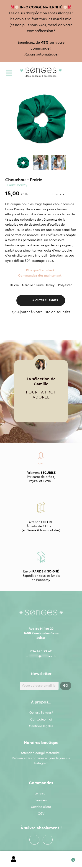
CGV (41, 813)
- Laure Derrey (16, 185)
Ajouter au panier (45, 300)
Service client (41, 807)
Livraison (41, 793)
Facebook (34, 840)
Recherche (41, 859)
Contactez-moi (41, 719)
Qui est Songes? (41, 712)
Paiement (41, 800)
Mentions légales (41, 726)
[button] (41, 312)
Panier (68, 858)
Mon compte (13, 859)
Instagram (48, 840)
